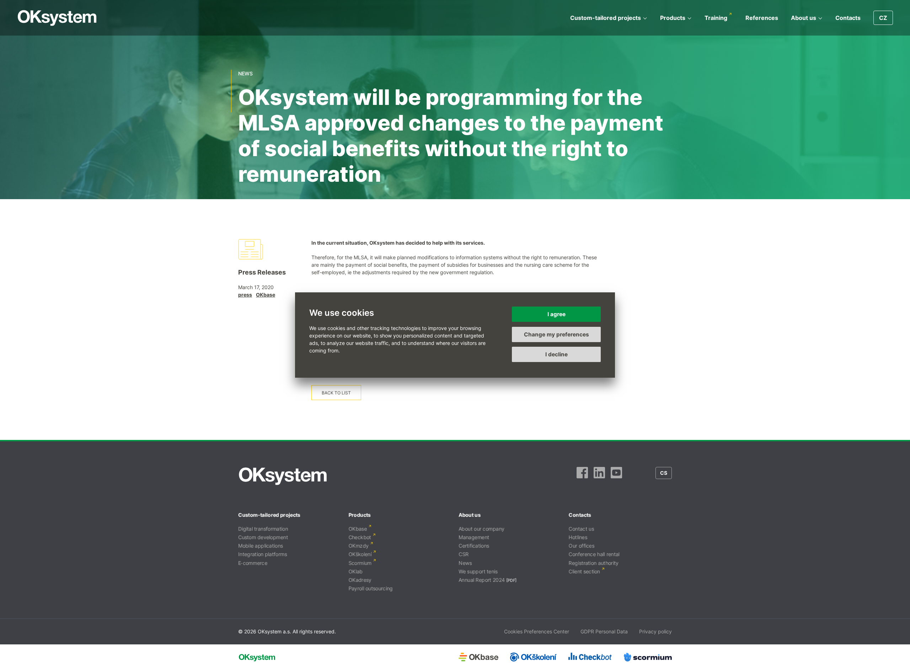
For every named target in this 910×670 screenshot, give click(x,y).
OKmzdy (358, 546)
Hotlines (578, 537)
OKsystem (57, 18)
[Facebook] (582, 476)
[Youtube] (616, 476)
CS (663, 473)
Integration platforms (262, 554)
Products (672, 17)
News (465, 563)
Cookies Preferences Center (536, 631)
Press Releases (262, 272)
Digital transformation (263, 529)
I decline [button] (556, 354)
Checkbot (359, 537)
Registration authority (594, 563)
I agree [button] (556, 314)
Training (716, 17)
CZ (883, 17)
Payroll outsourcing (370, 588)
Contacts (848, 17)
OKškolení (359, 554)
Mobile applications (260, 546)
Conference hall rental (594, 554)
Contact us (581, 529)
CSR (464, 554)
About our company (481, 529)
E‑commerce (252, 563)
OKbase (265, 295)
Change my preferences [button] (556, 334)
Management (474, 537)
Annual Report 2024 (482, 580)
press (245, 295)
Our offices (581, 546)
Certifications (474, 546)
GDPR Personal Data (604, 631)
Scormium (359, 563)
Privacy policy (655, 631)
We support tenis (478, 571)
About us (803, 17)
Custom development (263, 537)
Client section (584, 571)
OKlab (355, 571)
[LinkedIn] (599, 476)
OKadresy (359, 580)
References (761, 17)
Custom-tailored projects (605, 17)
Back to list (336, 392)
